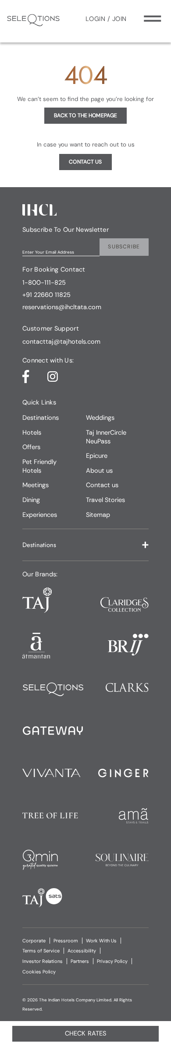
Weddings (100, 417)
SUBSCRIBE (124, 246)
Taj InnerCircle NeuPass (106, 437)
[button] (85, 545)
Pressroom (65, 941)
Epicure (96, 455)
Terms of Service (41, 951)
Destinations (40, 417)
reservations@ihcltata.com (61, 307)
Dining (31, 499)
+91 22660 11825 (46, 295)
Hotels (31, 432)
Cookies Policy (39, 972)
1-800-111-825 (44, 283)
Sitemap (98, 514)
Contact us (102, 485)
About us (99, 470)
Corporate (34, 941)
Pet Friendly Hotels (39, 466)
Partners (80, 961)
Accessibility (82, 951)
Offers (31, 447)
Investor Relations (42, 961)
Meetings (35, 485)
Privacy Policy (112, 961)
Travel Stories (105, 499)
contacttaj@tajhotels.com (61, 342)
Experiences (39, 514)
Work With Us (101, 941)
